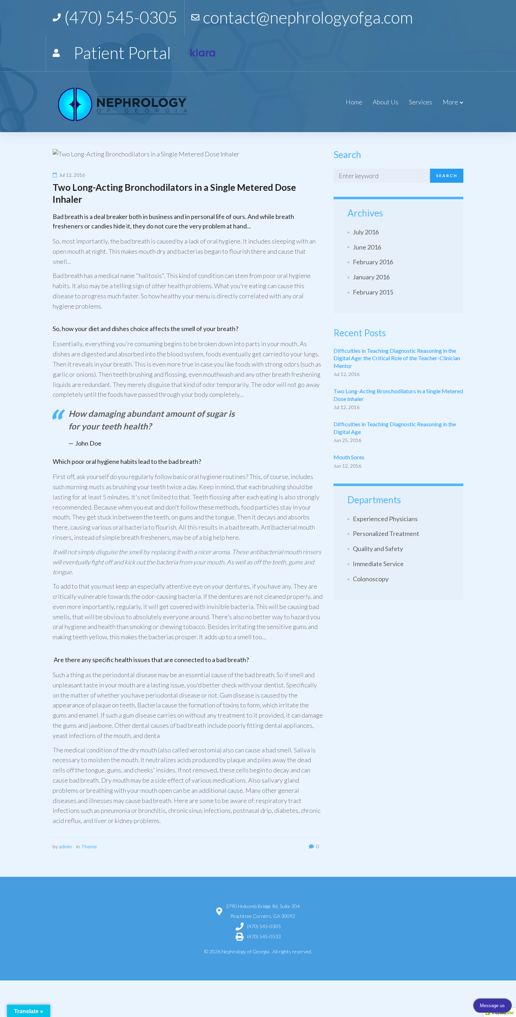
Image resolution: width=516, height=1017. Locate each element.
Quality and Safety (378, 548)
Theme (89, 846)
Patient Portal (122, 53)
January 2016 (371, 277)
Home (354, 102)
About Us (385, 102)
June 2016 (367, 247)
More (450, 102)
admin (65, 846)
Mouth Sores (348, 457)
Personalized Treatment (386, 533)
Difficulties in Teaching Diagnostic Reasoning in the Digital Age (394, 428)
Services (420, 102)
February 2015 (373, 292)
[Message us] (202, 53)
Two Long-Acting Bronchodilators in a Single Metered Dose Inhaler (398, 395)
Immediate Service (378, 564)
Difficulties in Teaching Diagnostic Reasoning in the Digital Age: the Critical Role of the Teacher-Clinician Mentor (396, 358)
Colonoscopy (371, 579)
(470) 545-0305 (264, 926)
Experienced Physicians (385, 519)
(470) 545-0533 (264, 936)
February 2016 (373, 262)
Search (446, 175)
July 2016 (366, 232)
